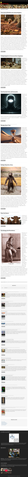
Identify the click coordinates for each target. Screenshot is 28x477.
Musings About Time (5, 125)
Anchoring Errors (4, 310)
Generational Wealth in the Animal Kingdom (11, 12)
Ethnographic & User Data (4, 11)
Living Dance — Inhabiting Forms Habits (7, 339)
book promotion (3, 124)
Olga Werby (2, 13)
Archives (2, 287)
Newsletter (9, 11)
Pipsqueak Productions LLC (4, 423)
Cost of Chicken (12, 466)
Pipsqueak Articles (15, 124)
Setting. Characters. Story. (7, 164)
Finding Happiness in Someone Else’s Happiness (12, 56)
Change (2, 385)
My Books (15, 212)
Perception (11, 124)
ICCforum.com (11, 444)
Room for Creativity (4, 396)
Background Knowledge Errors (10, 310)
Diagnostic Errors (16, 310)
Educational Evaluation (3, 422)
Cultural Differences (4, 364)
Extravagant (3, 322)
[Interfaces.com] (14, 5)
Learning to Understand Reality (6, 358)
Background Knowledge (4, 212)
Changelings (3, 408)
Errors (20, 310)
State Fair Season (5, 213)
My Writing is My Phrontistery (8, 230)
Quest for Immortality (4, 365)
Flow (6, 124)
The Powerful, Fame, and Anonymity (9, 91)
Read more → (3, 51)
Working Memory (11, 395)
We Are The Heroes (4, 292)
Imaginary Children (4, 348)
